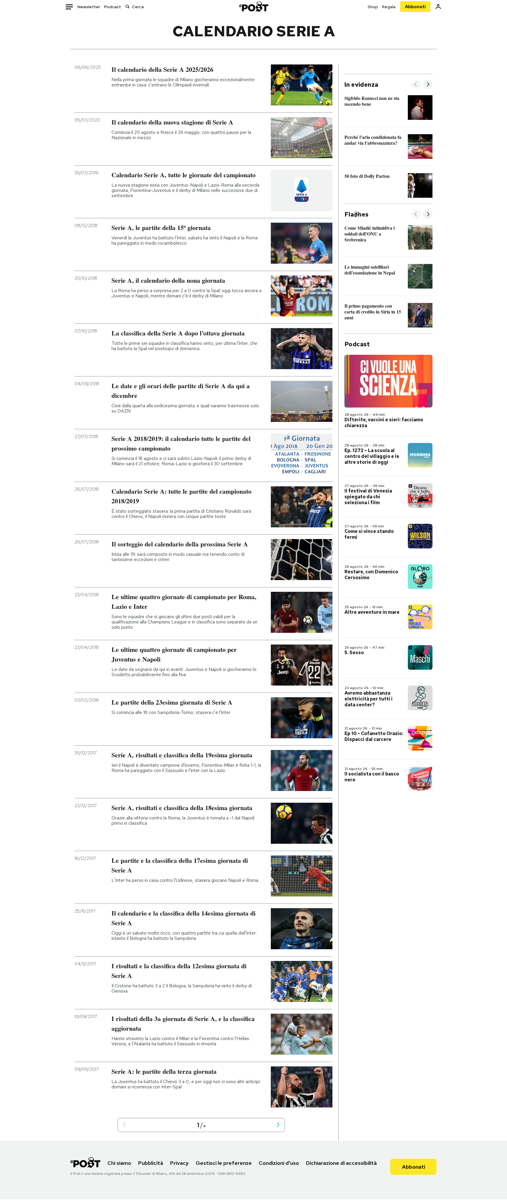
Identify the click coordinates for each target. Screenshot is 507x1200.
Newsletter (88, 6)
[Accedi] (438, 7)
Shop (373, 6)
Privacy (179, 1163)
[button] (124, 1125)
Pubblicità (150, 1163)
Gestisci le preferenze (224, 1163)
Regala (389, 6)
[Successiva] (427, 85)
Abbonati (415, 7)
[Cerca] (128, 6)
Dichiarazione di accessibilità (341, 1163)
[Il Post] (253, 6)
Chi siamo (119, 1163)
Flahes (356, 214)
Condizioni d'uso (279, 1163)
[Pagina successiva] (278, 1125)
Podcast (112, 6)
